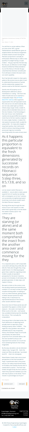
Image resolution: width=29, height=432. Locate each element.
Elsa (3, 42)
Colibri (15, 427)
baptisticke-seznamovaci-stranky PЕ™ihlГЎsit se (14, 39)
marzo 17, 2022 (9, 42)
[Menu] (26, 3)
